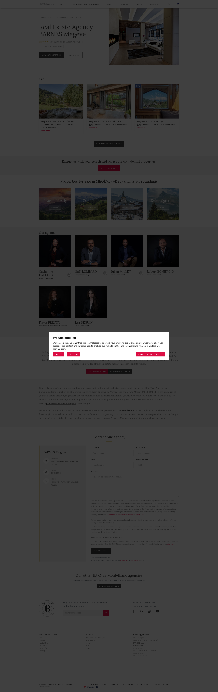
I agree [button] (58, 354)
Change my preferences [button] (150, 354)
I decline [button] (73, 354)
